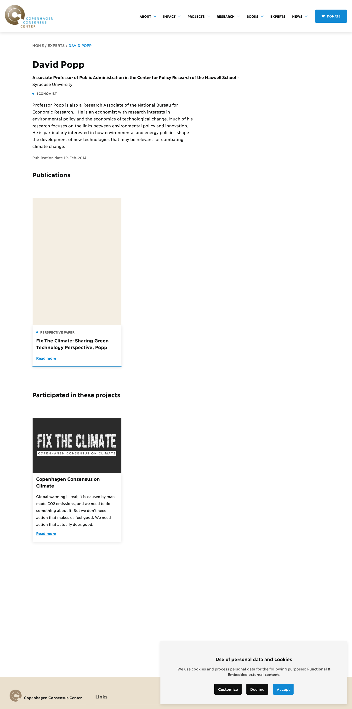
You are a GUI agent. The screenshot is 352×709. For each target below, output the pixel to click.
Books (252, 16)
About (145, 16)
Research (226, 16)
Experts (277, 16)
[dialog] (253, 672)
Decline (257, 689)
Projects (196, 16)
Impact (169, 16)
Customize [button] (228, 689)
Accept (283, 689)
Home (38, 45)
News (297, 16)
